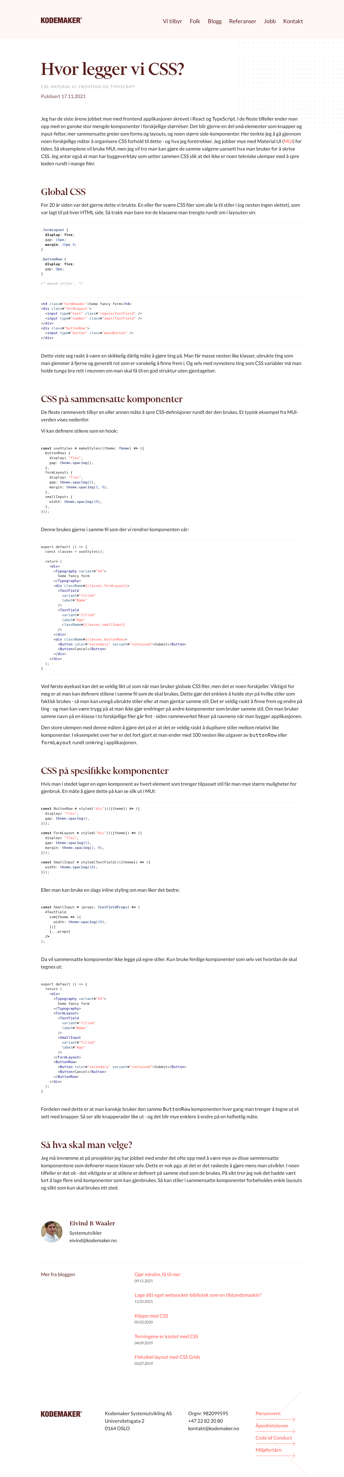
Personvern (268, 1413)
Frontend (90, 86)
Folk (195, 21)
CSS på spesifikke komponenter (105, 770)
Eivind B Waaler (92, 1223)
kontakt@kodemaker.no (213, 1428)
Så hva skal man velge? (86, 1144)
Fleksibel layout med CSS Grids (167, 1357)
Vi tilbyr (172, 21)
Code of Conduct (274, 1437)
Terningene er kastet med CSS (166, 1336)
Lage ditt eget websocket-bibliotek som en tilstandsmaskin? (198, 1295)
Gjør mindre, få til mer (158, 1274)
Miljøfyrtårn (269, 1450)
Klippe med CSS (151, 1316)
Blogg (215, 21)
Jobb (270, 21)
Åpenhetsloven (272, 1425)
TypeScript (122, 86)
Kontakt (293, 21)
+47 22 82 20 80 (205, 1421)
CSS (44, 86)
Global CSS (63, 191)
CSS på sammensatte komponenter (112, 399)
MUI (288, 141)
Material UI (64, 86)
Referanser (242, 21)
